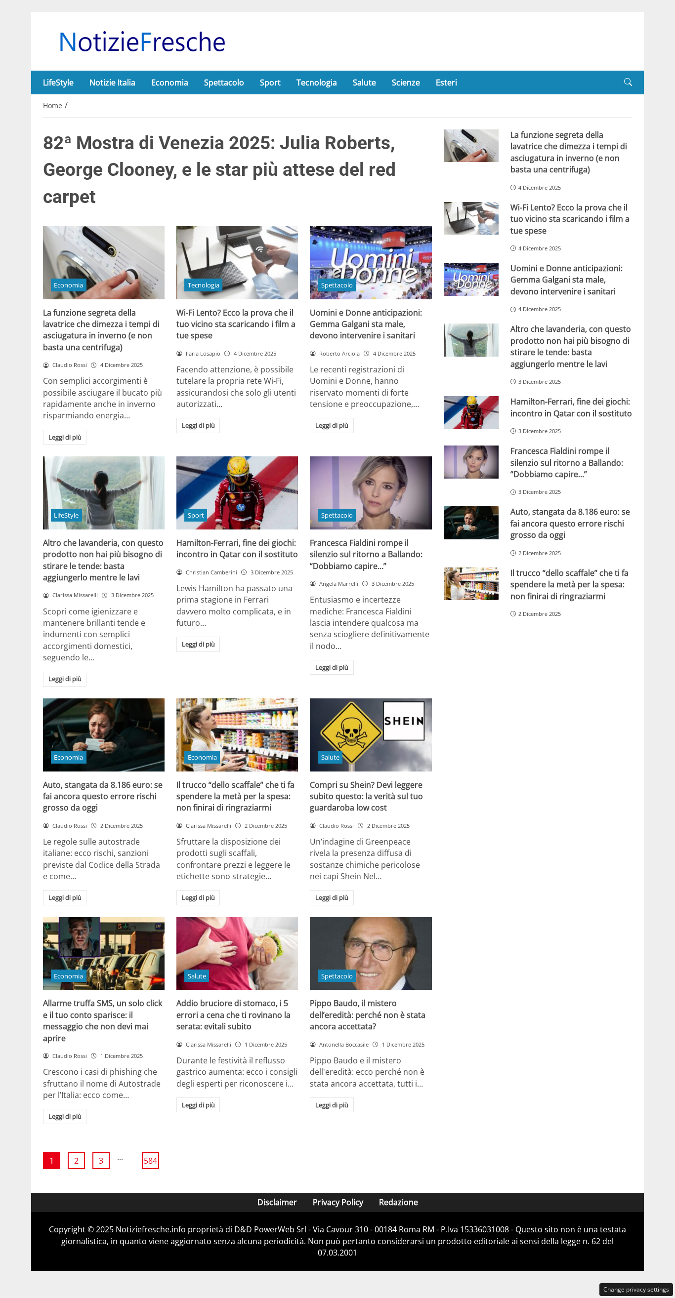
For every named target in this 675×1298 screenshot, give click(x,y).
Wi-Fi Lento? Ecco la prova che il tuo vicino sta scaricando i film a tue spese (235, 324)
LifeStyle (58, 82)
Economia (169, 82)
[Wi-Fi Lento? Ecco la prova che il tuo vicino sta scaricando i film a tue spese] (237, 262)
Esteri (446, 82)
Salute (364, 82)
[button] (628, 82)
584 (150, 1160)
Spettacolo (224, 82)
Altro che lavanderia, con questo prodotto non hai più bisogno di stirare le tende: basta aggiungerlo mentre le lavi (103, 560)
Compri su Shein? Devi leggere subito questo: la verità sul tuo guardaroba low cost (366, 796)
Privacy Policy (338, 1202)
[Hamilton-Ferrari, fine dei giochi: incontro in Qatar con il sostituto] (237, 492)
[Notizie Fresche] (142, 40)
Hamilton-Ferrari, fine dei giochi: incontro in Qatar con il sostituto (237, 548)
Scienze (406, 82)
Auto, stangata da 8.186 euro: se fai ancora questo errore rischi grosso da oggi (103, 796)
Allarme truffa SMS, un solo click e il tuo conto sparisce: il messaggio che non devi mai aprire (102, 1020)
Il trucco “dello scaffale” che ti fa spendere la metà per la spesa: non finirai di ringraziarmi (235, 796)
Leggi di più (65, 437)
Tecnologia (316, 82)
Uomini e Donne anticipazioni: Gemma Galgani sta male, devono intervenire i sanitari (366, 324)
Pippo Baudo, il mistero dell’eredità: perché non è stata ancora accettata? (367, 1015)
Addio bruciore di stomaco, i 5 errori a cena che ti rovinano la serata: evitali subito (233, 1015)
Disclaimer (277, 1202)
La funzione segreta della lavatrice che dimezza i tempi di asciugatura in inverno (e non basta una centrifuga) (101, 330)
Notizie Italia (112, 82)
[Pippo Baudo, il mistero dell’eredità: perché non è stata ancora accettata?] (370, 953)
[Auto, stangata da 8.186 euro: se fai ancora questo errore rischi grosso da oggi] (104, 734)
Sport (270, 82)
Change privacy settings (636, 1289)
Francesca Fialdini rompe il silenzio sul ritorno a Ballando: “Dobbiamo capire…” (366, 554)
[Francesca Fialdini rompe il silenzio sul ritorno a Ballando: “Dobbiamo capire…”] (370, 492)
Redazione (398, 1202)
